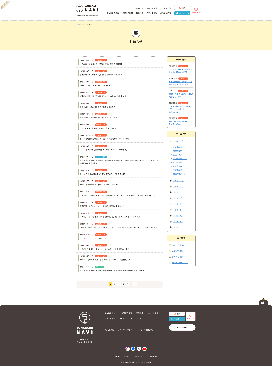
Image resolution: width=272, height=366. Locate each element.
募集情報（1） (178, 256)
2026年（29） (178, 141)
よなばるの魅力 (113, 13)
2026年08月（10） (180, 147)
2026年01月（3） (180, 174)
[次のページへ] (135, 284)
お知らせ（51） (178, 245)
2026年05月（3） (180, 158)
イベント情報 (152, 8)
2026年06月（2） (180, 154)
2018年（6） (178, 221)
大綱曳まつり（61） (180, 262)
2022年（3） (178, 198)
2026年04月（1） (180, 162)
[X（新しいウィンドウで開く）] (139, 349)
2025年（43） (178, 180)
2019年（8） (178, 215)
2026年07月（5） (180, 151)
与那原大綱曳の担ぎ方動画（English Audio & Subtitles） (180, 109)
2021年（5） (178, 204)
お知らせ (139, 8)
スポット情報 (151, 13)
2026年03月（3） (180, 166)
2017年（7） (178, 227)
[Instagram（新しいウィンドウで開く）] (127, 349)
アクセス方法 (165, 8)
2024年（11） (178, 186)
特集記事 (139, 13)
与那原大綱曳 (127, 13)
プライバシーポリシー (122, 356)
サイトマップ (139, 356)
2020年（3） (178, 210)
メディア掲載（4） (179, 251)
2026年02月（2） (180, 170)
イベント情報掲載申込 (145, 330)
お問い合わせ (182, 327)
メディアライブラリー (126, 330)
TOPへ (263, 303)
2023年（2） (178, 192)
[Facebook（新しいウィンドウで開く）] (133, 349)
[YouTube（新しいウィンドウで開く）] (144, 349)
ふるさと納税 (165, 13)
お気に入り (196, 13)
